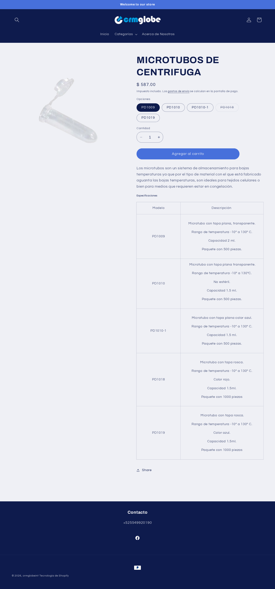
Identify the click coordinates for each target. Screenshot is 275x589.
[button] (17, 20)
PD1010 (173, 107)
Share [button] (147, 470)
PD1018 (229, 109)
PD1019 (148, 117)
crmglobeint (31, 575)
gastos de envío (178, 91)
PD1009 (148, 107)
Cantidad (143, 128)
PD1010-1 (200, 107)
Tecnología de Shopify (54, 575)
